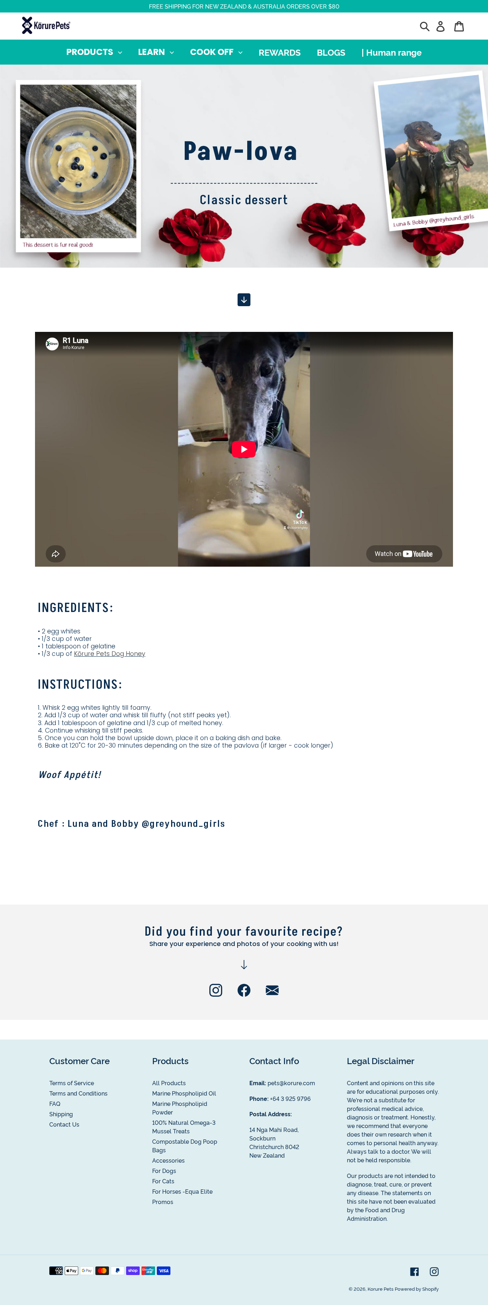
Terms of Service (71, 1083)
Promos (162, 1201)
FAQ (54, 1103)
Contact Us (64, 1124)
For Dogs (164, 1170)
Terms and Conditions (78, 1093)
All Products (169, 1083)
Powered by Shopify (417, 1288)
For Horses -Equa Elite (182, 1191)
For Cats (163, 1181)
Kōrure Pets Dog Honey (109, 653)
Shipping (61, 1114)
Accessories (168, 1160)
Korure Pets (380, 1288)
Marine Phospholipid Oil (184, 1093)
